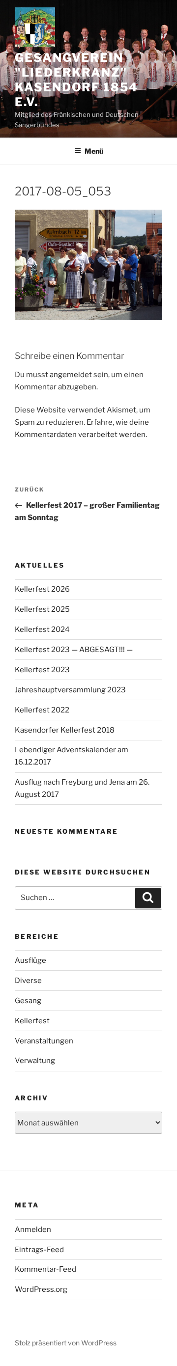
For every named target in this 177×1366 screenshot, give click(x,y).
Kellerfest (32, 1020)
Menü (94, 151)
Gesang (28, 1000)
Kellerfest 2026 (42, 589)
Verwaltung (35, 1060)
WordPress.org (41, 1289)
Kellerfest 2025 (42, 609)
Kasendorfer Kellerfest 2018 (65, 730)
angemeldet (71, 374)
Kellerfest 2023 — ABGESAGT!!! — (74, 649)
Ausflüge (30, 960)
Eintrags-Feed (39, 1249)
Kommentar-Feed (45, 1269)
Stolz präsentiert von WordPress (66, 1343)
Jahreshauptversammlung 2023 (70, 689)
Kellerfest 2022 (42, 710)
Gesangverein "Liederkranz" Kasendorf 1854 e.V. (76, 80)
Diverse (28, 980)
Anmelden (33, 1229)
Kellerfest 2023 (42, 669)
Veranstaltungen (44, 1041)
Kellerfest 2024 (42, 629)
